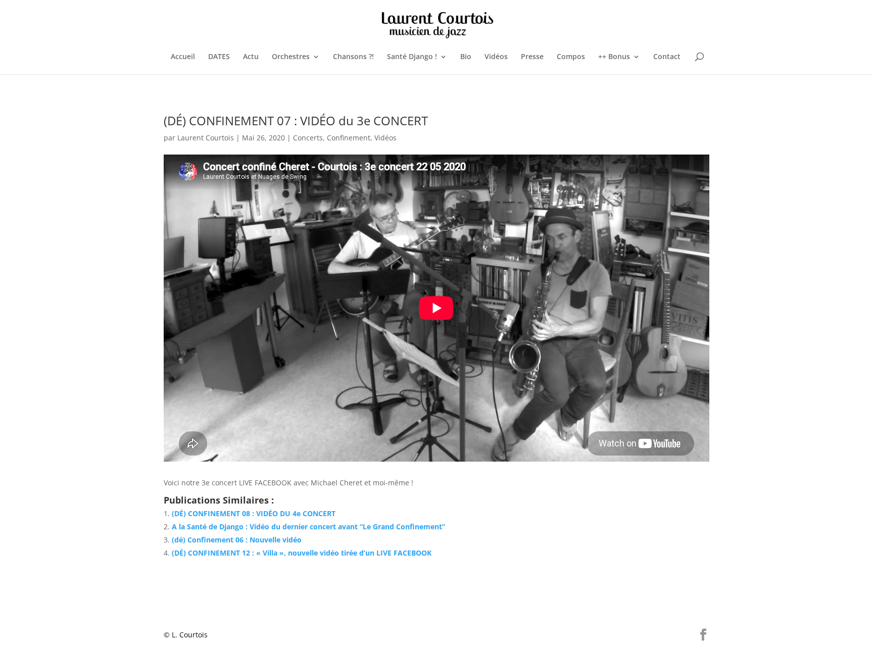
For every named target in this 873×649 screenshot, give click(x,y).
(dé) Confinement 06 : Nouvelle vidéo (237, 539)
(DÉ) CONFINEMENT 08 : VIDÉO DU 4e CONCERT (253, 513)
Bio (465, 57)
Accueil (183, 57)
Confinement (348, 137)
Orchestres (291, 57)
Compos (571, 57)
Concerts (308, 137)
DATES (219, 57)
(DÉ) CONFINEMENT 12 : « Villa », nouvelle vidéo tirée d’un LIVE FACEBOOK (301, 553)
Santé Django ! (412, 57)
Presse (532, 57)
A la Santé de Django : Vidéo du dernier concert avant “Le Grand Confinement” (308, 526)
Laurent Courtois (205, 137)
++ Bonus (614, 57)
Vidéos (496, 57)
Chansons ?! (353, 57)
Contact (667, 57)
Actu (251, 57)
